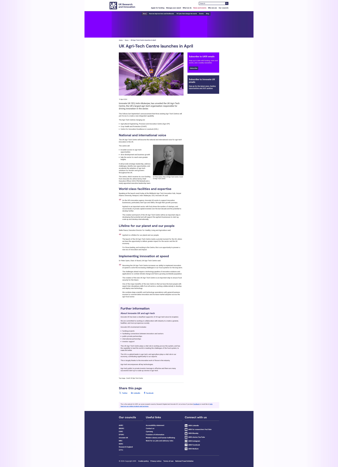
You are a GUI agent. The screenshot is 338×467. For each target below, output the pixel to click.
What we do (187, 8)
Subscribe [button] (193, 68)
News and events (199, 8)
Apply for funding (157, 8)
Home (121, 40)
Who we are (212, 8)
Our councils (223, 8)
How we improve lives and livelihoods (161, 14)
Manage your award (173, 8)
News (145, 14)
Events (201, 14)
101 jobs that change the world (186, 14)
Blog (207, 14)
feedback (196, 404)
